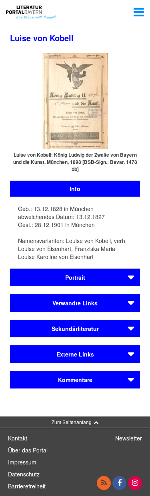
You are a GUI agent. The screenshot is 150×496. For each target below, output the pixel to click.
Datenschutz (24, 474)
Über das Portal (28, 450)
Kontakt (17, 438)
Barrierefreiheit (27, 486)
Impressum (22, 462)
